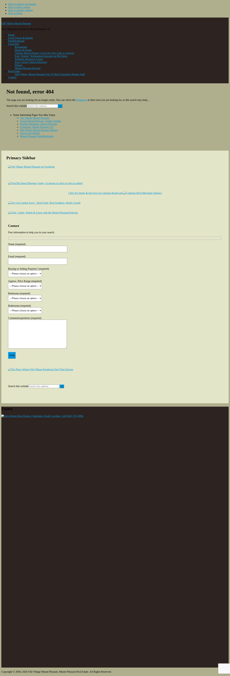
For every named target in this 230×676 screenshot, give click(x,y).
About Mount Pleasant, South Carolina (40, 121)
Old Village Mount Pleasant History (39, 130)
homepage (81, 99)
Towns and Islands (30, 133)
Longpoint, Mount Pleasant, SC (37, 127)
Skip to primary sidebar (20, 10)
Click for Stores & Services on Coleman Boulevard (95, 193)
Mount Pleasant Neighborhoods (37, 136)
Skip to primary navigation (22, 4)
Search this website (16, 105)
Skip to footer (15, 13)
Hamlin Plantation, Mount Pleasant (38, 124)
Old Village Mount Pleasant (16, 23)
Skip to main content (19, 7)
